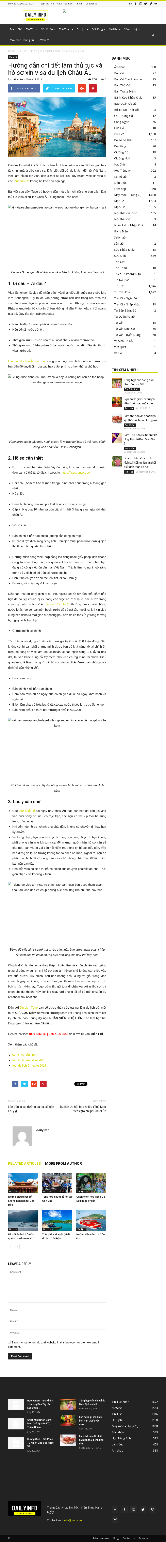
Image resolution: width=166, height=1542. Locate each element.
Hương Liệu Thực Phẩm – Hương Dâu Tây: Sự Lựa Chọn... (40, 1404)
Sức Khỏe (47, 29)
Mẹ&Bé (113, 29)
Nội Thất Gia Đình (125, 213)
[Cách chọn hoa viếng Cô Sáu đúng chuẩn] (91, 1183)
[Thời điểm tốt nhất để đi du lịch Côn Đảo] (57, 1220)
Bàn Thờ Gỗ (122, 85)
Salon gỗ (120, 237)
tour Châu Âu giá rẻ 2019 (28, 1060)
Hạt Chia (119, 164)
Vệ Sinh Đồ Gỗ (123, 341)
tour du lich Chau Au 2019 (29, 1065)
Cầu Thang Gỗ (123, 116)
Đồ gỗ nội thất (123, 140)
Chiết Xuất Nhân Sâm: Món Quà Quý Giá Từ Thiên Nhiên (39, 1423)
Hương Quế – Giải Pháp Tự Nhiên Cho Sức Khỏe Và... (40, 1443)
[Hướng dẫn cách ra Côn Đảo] (91, 1220)
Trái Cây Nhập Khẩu (127, 304)
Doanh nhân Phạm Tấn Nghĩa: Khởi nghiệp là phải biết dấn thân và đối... (140, 463)
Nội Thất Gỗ (122, 219)
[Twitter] (145, 3)
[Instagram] (140, 3)
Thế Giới (119, 262)
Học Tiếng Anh (123, 170)
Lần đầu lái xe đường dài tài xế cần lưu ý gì (31, 1109)
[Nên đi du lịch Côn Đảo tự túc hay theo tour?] (23, 1220)
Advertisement (65, 3)
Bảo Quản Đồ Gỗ (125, 103)
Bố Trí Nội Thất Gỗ (126, 110)
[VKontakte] (155, 3)
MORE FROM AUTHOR (63, 1163)
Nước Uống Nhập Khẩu (129, 225)
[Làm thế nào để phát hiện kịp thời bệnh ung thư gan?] (117, 419)
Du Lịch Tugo (29, 1007)
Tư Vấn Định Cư (124, 329)
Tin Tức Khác (122, 292)
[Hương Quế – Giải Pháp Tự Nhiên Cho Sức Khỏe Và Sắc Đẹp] (16, 1443)
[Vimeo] (150, 3)
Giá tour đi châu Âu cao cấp (27, 361)
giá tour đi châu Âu (57, 604)
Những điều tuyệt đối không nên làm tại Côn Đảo (21, 1200)
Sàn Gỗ (118, 243)
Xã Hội (118, 353)
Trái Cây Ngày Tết (126, 298)
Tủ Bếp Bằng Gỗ (125, 310)
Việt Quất (120, 347)
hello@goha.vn (72, 1520)
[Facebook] (135, 3)
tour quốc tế (21, 181)
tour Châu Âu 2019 (24, 1055)
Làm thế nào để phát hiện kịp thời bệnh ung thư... (91, 1440)
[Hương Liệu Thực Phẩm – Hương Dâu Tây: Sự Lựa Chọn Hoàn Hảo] (16, 1404)
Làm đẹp (120, 189)
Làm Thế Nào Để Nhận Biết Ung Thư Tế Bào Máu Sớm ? (140, 439)
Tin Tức (30, 29)
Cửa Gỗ (119, 128)
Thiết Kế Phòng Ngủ (127, 274)
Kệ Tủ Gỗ (120, 176)
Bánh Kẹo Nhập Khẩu (128, 97)
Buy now (143, 1538)
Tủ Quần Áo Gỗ (124, 316)
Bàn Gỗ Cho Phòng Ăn (129, 79)
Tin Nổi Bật (121, 280)
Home (11, 51)
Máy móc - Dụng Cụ (125, 1426)
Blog (79, 3)
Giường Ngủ (122, 158)
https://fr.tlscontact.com (77, 472)
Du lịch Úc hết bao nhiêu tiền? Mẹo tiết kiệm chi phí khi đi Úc (83, 1109)
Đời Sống (97, 29)
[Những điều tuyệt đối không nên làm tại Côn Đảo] (23, 1183)
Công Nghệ (130, 29)
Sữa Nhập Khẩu (124, 249)
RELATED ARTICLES (24, 1163)
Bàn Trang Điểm (125, 91)
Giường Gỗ (121, 152)
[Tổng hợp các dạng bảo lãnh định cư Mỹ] (117, 383)
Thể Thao (64, 29)
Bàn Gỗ (119, 73)
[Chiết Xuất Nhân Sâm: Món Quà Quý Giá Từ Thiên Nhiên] (16, 1423)
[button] (153, 35)
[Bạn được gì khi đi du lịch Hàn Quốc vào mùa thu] (117, 402)
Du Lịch (81, 29)
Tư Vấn (41, 40)
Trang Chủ (16, 29)
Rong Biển (121, 231)
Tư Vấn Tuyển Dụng (127, 335)
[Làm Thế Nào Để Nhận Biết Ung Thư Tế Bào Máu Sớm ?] (117, 438)
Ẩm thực (119, 67)
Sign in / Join (47, 3)
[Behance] (130, 3)
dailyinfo (17, 79)
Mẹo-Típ (119, 207)
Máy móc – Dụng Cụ (22, 40)
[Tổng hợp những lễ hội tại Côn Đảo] (57, 1183)
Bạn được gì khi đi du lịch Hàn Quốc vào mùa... (90, 1421)
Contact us (91, 3)
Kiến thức (120, 183)
